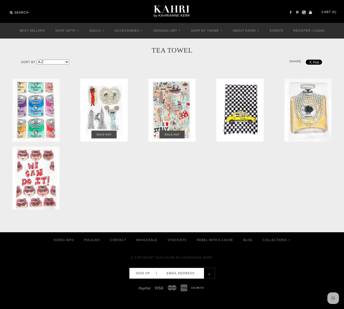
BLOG (248, 240)
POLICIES (92, 240)
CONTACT (118, 240)
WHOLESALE (146, 240)
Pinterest (297, 12)
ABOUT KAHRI (246, 30)
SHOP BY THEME (206, 30)
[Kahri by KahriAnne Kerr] (172, 3)
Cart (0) (329, 12)
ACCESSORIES (129, 30)
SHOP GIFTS (67, 30)
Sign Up (143, 273)
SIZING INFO (64, 240)
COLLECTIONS (276, 240)
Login (319, 30)
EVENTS (276, 30)
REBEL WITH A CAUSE (215, 240)
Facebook (290, 12)
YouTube (310, 12)
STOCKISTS (177, 240)
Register (302, 30)
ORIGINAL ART (167, 30)
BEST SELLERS (32, 30)
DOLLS (96, 30)
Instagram (303, 12)
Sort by (28, 62)
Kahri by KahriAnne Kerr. (188, 257)
